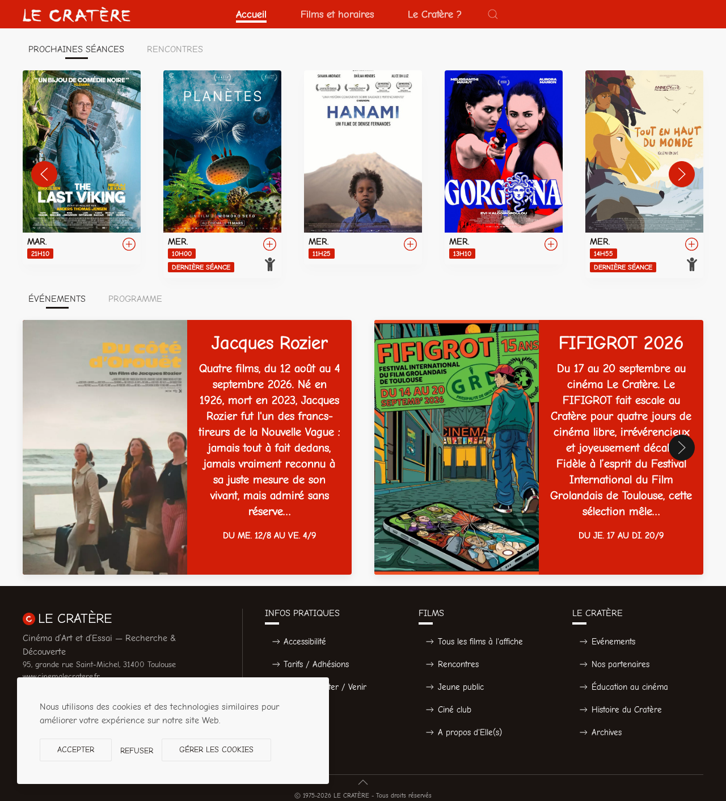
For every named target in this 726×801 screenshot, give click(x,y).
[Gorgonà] (504, 167)
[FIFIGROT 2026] (538, 447)
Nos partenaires (620, 664)
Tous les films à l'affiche (480, 641)
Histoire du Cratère (627, 710)
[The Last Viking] (82, 167)
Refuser (136, 751)
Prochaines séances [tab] (76, 49)
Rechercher (305, 710)
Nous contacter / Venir (325, 687)
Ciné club (454, 710)
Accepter (75, 749)
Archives (607, 732)
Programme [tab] (135, 299)
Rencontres (458, 664)
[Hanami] (363, 167)
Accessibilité (305, 641)
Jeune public (461, 687)
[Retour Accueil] (76, 14)
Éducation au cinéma (630, 687)
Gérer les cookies (216, 749)
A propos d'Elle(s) (470, 732)
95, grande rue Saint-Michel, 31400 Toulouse (99, 664)
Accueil (251, 14)
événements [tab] (57, 299)
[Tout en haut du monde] (644, 174)
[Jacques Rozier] (187, 447)
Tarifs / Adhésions (316, 664)
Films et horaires (337, 14)
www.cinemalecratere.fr (61, 676)
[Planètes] (222, 174)
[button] (493, 14)
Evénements (613, 641)
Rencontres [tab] (175, 49)
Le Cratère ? (435, 14)
